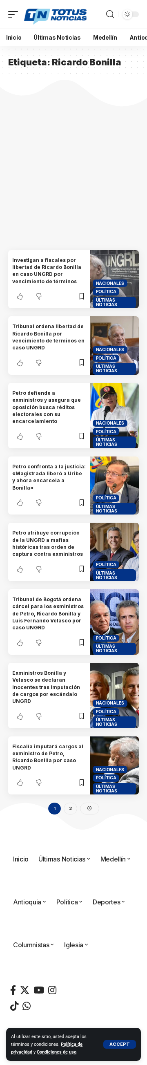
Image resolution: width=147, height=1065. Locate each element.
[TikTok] (14, 1006)
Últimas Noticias (106, 302)
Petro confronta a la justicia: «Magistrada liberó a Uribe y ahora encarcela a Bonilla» (49, 477)
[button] (119, 1044)
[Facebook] (13, 990)
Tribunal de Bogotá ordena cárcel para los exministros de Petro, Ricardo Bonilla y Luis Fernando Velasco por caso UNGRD (48, 613)
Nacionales (110, 283)
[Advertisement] (73, 172)
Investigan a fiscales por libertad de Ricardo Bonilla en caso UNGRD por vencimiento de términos (46, 270)
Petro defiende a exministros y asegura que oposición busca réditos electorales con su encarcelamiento (46, 407)
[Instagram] (52, 990)
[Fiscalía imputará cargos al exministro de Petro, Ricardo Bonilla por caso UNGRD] (114, 765)
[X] (24, 990)
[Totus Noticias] (56, 14)
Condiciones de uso (56, 1052)
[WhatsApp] (26, 1006)
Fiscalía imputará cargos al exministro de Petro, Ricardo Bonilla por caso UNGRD (47, 757)
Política (106, 291)
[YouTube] (38, 990)
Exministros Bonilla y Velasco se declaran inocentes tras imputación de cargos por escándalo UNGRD (46, 687)
